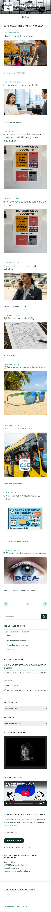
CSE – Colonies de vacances (18, 428)
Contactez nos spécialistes (17, 645)
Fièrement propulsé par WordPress (17, 906)
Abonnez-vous (13, 840)
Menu (26, 17)
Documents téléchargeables (18, 640)
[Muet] (40, 803)
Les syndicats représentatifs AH (20, 85)
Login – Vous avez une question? (17, 632)
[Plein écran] (44, 803)
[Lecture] (6, 803)
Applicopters (28, 5)
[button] (20, 760)
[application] (25, 793)
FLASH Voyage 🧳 (11, 685)
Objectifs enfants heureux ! (18, 36)
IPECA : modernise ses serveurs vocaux (24, 553)
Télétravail (8, 681)
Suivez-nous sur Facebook (19, 890)
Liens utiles (11, 649)
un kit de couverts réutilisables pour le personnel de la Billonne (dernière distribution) (24, 137)
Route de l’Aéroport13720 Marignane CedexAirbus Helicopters (14, 865)
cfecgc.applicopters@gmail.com (17, 871)
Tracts (9, 636)
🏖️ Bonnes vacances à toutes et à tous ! (24, 367)
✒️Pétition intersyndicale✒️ (18, 318)
